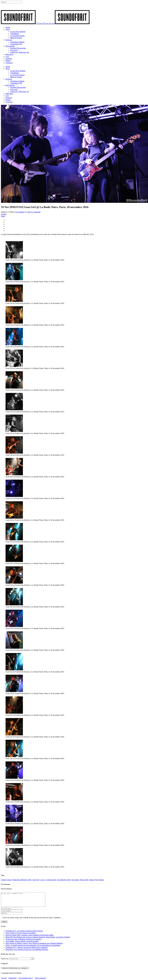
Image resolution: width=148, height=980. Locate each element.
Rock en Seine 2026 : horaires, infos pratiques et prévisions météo (30, 935)
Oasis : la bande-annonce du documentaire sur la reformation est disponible (33, 945)
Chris (29, 212)
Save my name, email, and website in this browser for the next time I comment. (32, 918)
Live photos (19, 212)
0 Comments (35, 212)
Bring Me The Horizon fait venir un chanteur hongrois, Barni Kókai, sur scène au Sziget (38, 937)
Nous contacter (40, 978)
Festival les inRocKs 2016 (21, 880)
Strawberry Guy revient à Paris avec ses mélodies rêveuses (27, 949)
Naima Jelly (84, 880)
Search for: (5, 959)
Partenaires (13, 978)
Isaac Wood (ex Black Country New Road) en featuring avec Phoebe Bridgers (34, 943)
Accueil (4, 978)
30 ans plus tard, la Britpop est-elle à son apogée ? (24, 939)
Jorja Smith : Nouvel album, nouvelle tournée (22, 941)
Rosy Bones (99, 880)
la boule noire (51, 880)
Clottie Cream (6, 880)
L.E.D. (42, 880)
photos (91, 880)
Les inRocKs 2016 (64, 880)
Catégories (5, 968)
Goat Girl (35, 880)
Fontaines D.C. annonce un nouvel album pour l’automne (27, 947)
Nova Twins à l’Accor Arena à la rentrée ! (21, 933)
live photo (75, 880)
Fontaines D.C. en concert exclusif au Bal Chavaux (24, 931)
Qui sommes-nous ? (25, 978)
